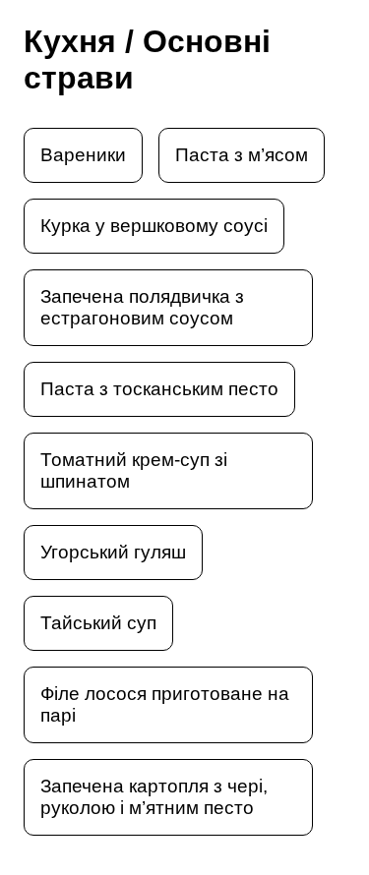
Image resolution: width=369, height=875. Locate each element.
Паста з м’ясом (241, 155)
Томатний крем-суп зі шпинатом (133, 470)
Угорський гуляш (113, 552)
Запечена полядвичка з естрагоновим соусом (142, 307)
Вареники (83, 155)
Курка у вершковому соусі (154, 225)
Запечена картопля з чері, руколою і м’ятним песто (154, 797)
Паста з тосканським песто (159, 389)
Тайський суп (98, 622)
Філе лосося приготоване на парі (164, 704)
